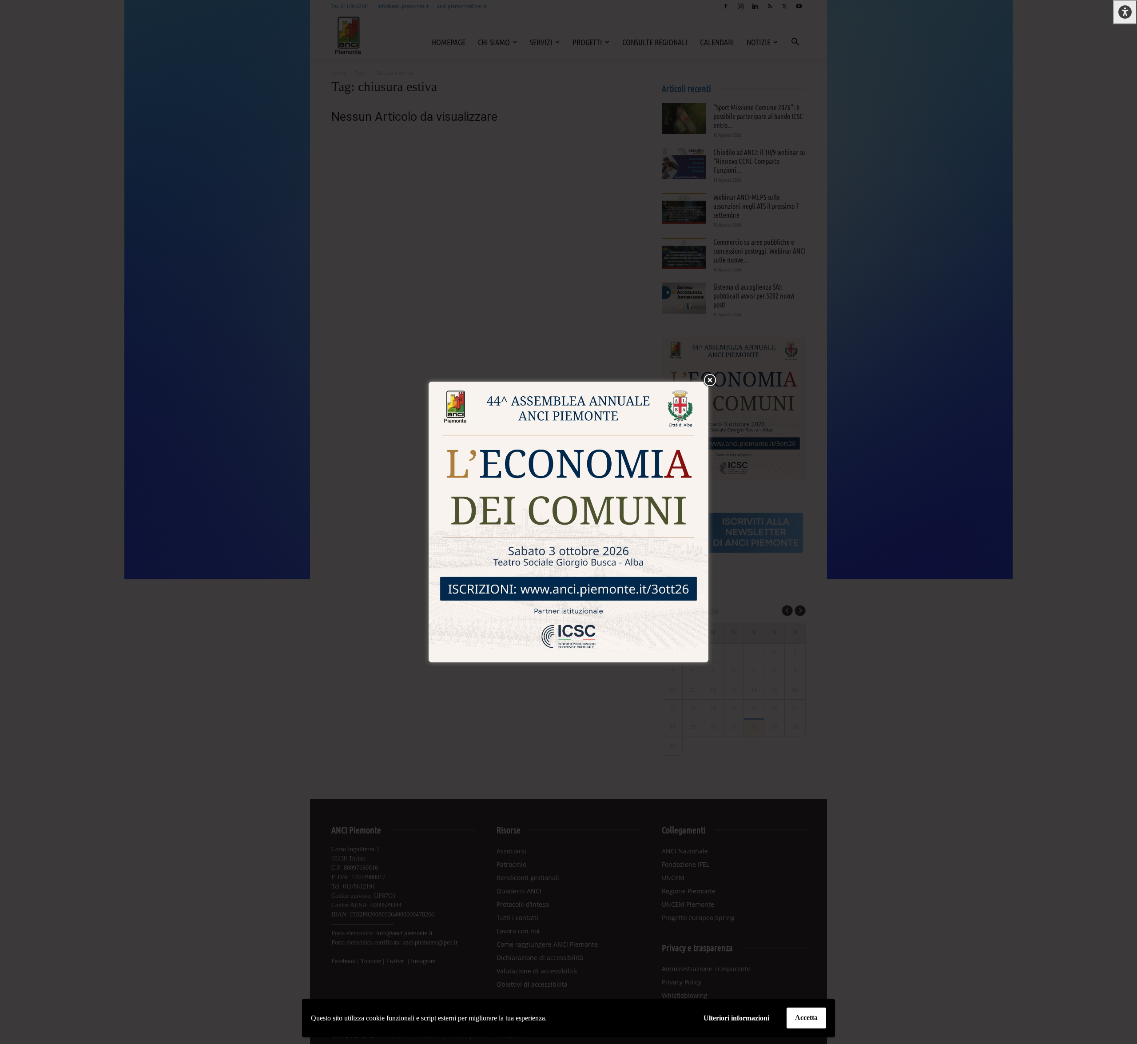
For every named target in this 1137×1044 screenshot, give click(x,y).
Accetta (806, 1017)
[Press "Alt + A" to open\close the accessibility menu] (1125, 12)
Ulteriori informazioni (736, 1018)
